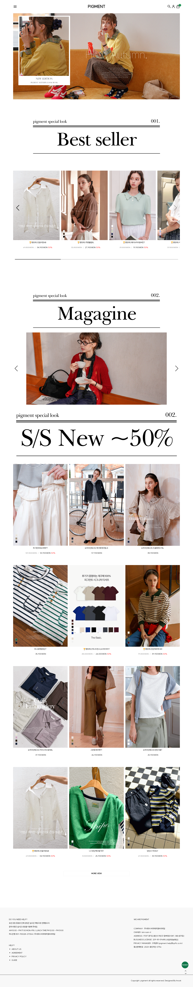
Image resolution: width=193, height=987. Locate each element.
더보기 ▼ (96, 873)
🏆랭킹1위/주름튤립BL (85, 242)
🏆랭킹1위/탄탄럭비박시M (152, 649)
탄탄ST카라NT (152, 851)
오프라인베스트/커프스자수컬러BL (40, 750)
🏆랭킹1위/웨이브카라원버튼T (134, 242)
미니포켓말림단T (40, 649)
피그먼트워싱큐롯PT (40, 548)
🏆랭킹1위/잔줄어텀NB (37, 242)
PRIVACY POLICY (19, 956)
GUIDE (14, 960)
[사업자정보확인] (172, 940)
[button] (17, 207)
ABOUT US (16, 949)
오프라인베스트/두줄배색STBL (152, 548)
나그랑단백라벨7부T (96, 851)
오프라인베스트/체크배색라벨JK (96, 548)
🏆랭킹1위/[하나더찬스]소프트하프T (96, 649)
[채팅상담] (185, 965)
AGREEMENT (17, 953)
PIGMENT (96, 6)
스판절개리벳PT (96, 750)
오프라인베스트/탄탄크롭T (152, 750)
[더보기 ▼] (96, 873)
